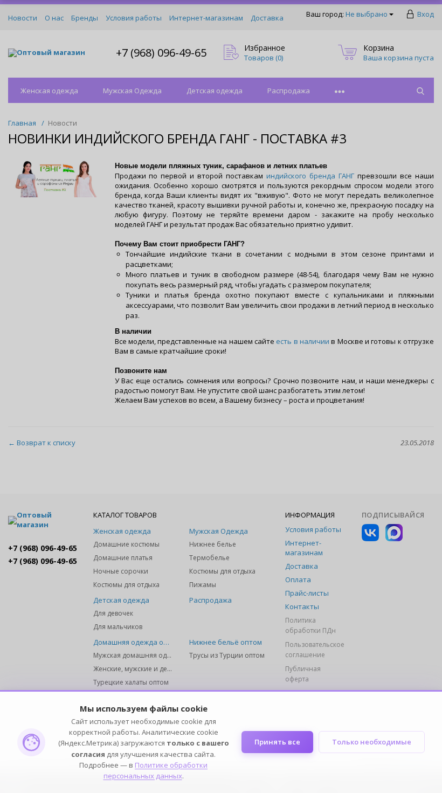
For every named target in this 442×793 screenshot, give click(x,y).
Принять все (277, 742)
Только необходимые (371, 742)
